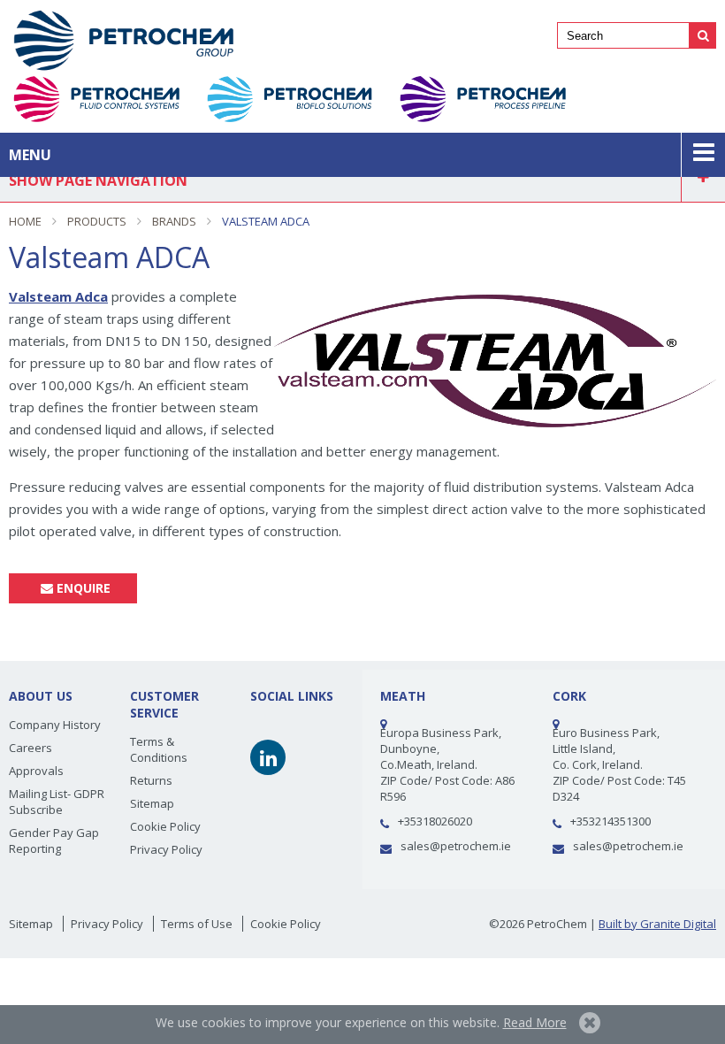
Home (25, 221)
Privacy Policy (166, 849)
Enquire (82, 588)
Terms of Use (197, 924)
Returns (151, 780)
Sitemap (152, 803)
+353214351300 (610, 821)
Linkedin (268, 757)
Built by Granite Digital (657, 924)
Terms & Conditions (158, 749)
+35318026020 (435, 821)
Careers (30, 748)
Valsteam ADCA (265, 221)
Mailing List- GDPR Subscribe (56, 802)
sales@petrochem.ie (456, 846)
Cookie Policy (165, 826)
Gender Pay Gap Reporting (54, 840)
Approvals (36, 771)
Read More (535, 1022)
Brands (174, 221)
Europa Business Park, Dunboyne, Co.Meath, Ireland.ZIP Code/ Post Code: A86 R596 (447, 764)
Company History (55, 725)
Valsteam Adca (58, 296)
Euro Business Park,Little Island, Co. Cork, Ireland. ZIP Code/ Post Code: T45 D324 (619, 764)
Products (96, 221)
